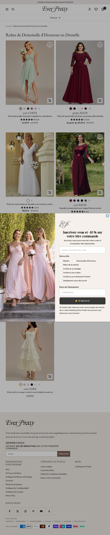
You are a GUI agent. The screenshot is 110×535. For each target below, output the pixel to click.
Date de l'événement (69, 287)
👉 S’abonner (82, 300)
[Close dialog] (107, 215)
